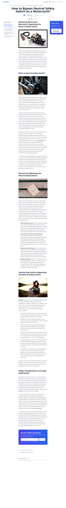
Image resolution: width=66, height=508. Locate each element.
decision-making (38, 408)
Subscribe (42, 439)
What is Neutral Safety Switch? (10, 27)
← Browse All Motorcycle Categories (26, 452)
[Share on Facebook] (32, 19)
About (53, 1)
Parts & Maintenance (21, 5)
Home (10, 5)
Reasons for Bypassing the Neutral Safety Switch (9, 30)
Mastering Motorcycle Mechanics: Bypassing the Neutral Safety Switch (9, 25)
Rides (50, 1)
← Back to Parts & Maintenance (25, 450)
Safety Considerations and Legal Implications (9, 36)
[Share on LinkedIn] (29, 19)
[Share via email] (37, 19)
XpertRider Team (29, 15)
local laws (21, 391)
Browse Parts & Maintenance (56, 30)
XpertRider (6, 2)
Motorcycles (45, 1)
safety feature (40, 140)
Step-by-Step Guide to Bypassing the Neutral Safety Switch (9, 33)
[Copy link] (34, 19)
